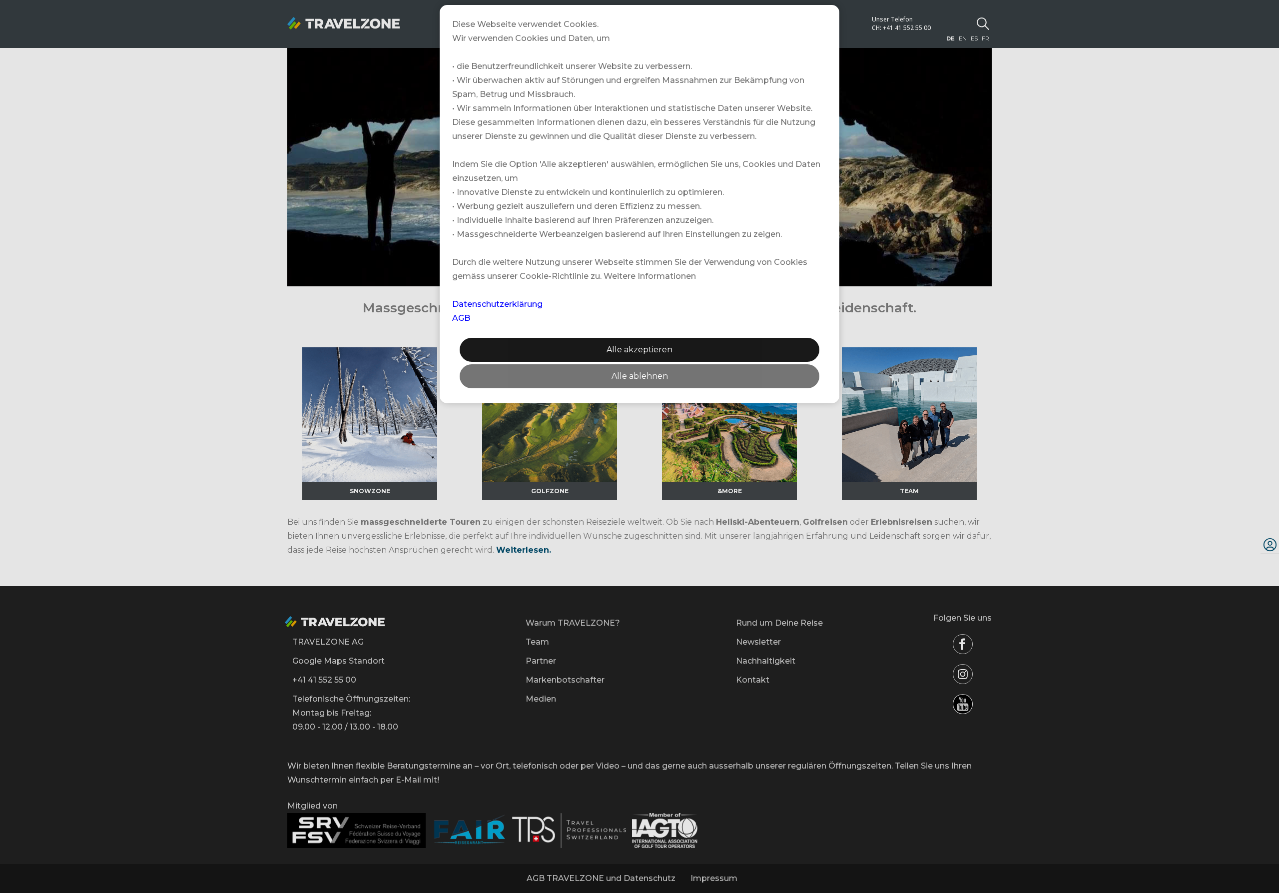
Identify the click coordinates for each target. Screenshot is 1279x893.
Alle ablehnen (640, 376)
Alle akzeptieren (639, 349)
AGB (461, 318)
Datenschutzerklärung (497, 304)
